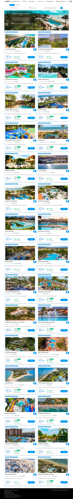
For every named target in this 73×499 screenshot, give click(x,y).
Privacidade (60, 490)
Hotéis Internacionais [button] (62, 1)
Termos (67, 490)
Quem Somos (54, 490)
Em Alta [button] (25, 1)
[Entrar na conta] (71, 1)
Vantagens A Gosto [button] (16, 1)
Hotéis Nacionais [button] (50, 1)
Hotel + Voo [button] (41, 1)
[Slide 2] (20, 350)
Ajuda (64, 490)
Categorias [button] (32, 1)
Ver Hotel (31, 57)
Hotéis (13, 4)
